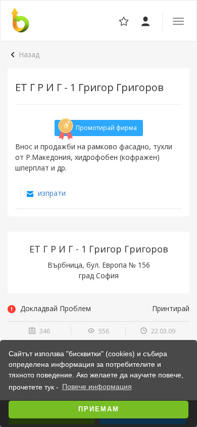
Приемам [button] (98, 409)
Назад (29, 54)
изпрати (51, 193)
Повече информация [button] (97, 386)
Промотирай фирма (106, 127)
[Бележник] (146, 20)
